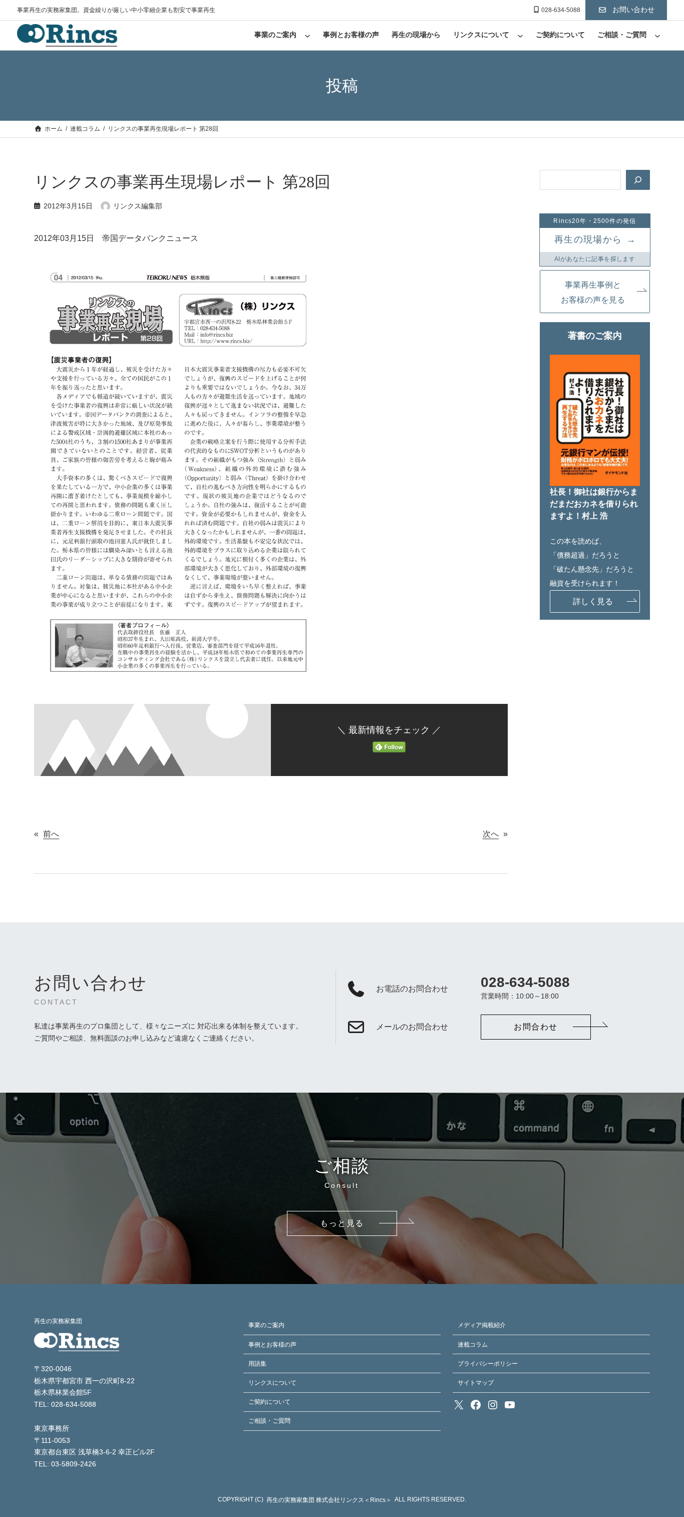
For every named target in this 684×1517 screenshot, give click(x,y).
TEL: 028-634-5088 (65, 1404)
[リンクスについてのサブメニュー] (520, 36)
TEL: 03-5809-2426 (65, 1464)
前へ (51, 834)
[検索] (638, 180)
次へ (491, 834)
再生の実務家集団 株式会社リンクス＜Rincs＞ (329, 1499)
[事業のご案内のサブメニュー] (307, 36)
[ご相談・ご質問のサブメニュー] (657, 36)
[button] (626, 10)
